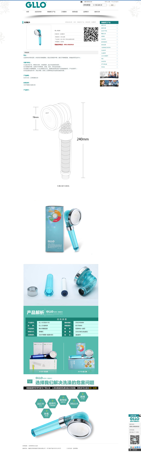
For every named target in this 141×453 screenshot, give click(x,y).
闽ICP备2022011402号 (55, 448)
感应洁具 (103, 25)
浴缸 (102, 58)
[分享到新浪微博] (133, 447)
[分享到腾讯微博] (135, 447)
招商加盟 (75, 11)
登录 (106, 1)
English (116, 1)
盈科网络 (75, 448)
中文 (112, 1)
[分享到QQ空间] (131, 447)
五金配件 (103, 53)
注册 (109, 1)
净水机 (103, 67)
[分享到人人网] (137, 447)
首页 (27, 11)
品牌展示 (86, 11)
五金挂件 (103, 50)
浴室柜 (103, 36)
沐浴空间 (103, 61)
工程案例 (63, 11)
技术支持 (69, 448)
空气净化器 (104, 64)
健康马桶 (103, 28)
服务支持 (97, 11)
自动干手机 (104, 31)
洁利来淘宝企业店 (33, 445)
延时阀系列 (104, 42)
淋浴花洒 (103, 44)
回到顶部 (134, 450)
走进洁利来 (38, 11)
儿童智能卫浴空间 (105, 47)
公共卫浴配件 (104, 56)
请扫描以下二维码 (134, 432)
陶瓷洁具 (103, 33)
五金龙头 (103, 39)
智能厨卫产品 (51, 11)
